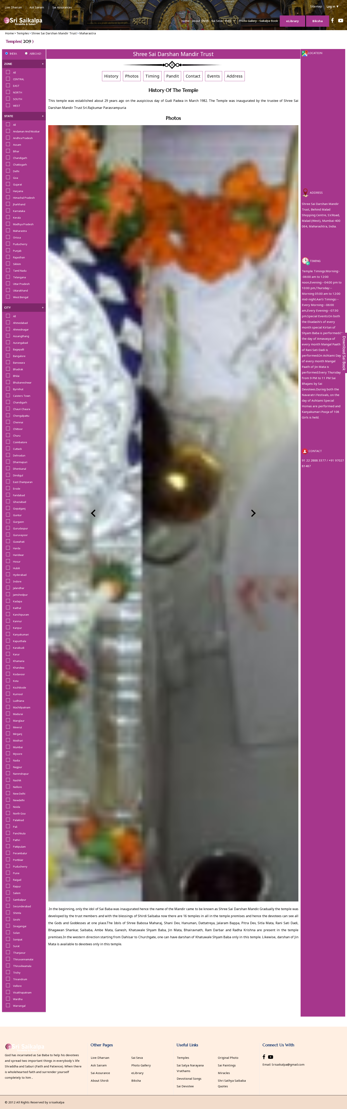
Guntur (17, 515)
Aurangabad (20, 343)
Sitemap (316, 6)
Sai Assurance (100, 1073)
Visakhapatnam (22, 992)
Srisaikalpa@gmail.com (288, 1064)
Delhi (16, 171)
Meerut (17, 727)
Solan (16, 933)
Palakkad (18, 820)
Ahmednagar (21, 329)
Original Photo (228, 1058)
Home (185, 21)
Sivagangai (19, 926)
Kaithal (17, 608)
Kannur (17, 621)
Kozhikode (19, 687)
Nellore (17, 787)
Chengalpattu (21, 415)
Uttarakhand (20, 290)
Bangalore (19, 356)
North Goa (19, 813)
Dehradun (19, 455)
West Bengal (20, 297)
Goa (15, 178)
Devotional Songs (189, 1078)
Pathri (16, 840)
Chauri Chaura (21, 409)
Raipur (17, 886)
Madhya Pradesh (23, 224)
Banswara (19, 362)
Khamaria (18, 661)
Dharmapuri (20, 462)
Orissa (17, 237)
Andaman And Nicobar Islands (26, 132)
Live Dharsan (13, 7)
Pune (16, 873)
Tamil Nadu (20, 270)
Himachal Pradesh (24, 197)
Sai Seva (216, 21)
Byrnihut (18, 389)
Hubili (16, 568)
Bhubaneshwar (22, 382)
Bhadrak (18, 369)
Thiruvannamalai (23, 959)
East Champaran (23, 482)
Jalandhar (18, 588)
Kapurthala (19, 641)
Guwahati (18, 541)
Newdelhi (18, 800)
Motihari (18, 740)
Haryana (18, 191)
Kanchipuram (21, 614)
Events (213, 76)
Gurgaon (18, 522)
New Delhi (19, 793)
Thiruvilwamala (22, 966)
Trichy (16, 972)
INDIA (13, 53)
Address (235, 76)
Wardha (17, 999)
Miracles (224, 1073)
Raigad (17, 880)
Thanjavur (19, 953)
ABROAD (35, 53)
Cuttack (17, 449)
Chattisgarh (20, 164)
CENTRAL (18, 79)
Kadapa (17, 601)
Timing (152, 76)
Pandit (172, 76)
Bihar (16, 151)
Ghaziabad (19, 502)
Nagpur (17, 767)
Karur (16, 654)
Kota (15, 681)
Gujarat (17, 184)
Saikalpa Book (268, 21)
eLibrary (137, 1073)
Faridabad (19, 495)
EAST (16, 86)
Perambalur (20, 853)
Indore (17, 581)
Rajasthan (19, 257)
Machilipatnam (21, 707)
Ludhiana (18, 701)
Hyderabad (20, 575)
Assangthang (21, 336)
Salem (16, 893)
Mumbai (18, 747)
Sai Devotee (185, 1086)
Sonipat (17, 939)
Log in (333, 6)
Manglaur (18, 720)
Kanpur (17, 628)
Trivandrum (20, 979)
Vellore (17, 986)
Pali (15, 827)
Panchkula (19, 833)
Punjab (17, 251)
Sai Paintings (227, 1065)
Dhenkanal (19, 469)
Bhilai (16, 376)
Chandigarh (20, 158)
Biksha (317, 21)
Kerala (17, 217)
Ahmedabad (20, 323)
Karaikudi (18, 648)
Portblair (18, 860)
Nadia (16, 760)
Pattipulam (19, 846)
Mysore (17, 754)
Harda (16, 548)
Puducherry (20, 244)
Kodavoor (19, 674)
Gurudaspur (20, 528)
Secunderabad (22, 906)
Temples (183, 1058)
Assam (17, 144)
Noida (16, 807)
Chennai (18, 422)
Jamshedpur (20, 594)
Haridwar (18, 555)
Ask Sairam (37, 7)
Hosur (16, 561)
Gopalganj (19, 508)
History (111, 76)
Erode (16, 488)
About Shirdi (99, 1080)
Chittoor (18, 429)
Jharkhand (19, 204)
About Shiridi (200, 21)
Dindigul (18, 475)
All (14, 72)
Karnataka (19, 211)
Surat (16, 946)
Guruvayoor (20, 535)
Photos (132, 76)
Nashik (17, 780)
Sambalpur (19, 899)
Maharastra (20, 231)
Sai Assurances (62, 7)
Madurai (18, 714)
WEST (16, 105)
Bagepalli (18, 349)
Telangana (19, 277)
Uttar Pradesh (21, 284)
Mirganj (17, 734)
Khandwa (18, 667)
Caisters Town (21, 396)
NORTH (17, 92)
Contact (193, 76)
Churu (16, 435)
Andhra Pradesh (23, 138)
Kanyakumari (21, 634)
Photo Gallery (248, 21)
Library (292, 21)
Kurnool (18, 694)
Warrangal (19, 1006)
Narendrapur (21, 773)
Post (228, 21)
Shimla (17, 913)
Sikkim (17, 264)
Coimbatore (20, 442)
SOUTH (17, 99)
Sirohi (16, 919)
